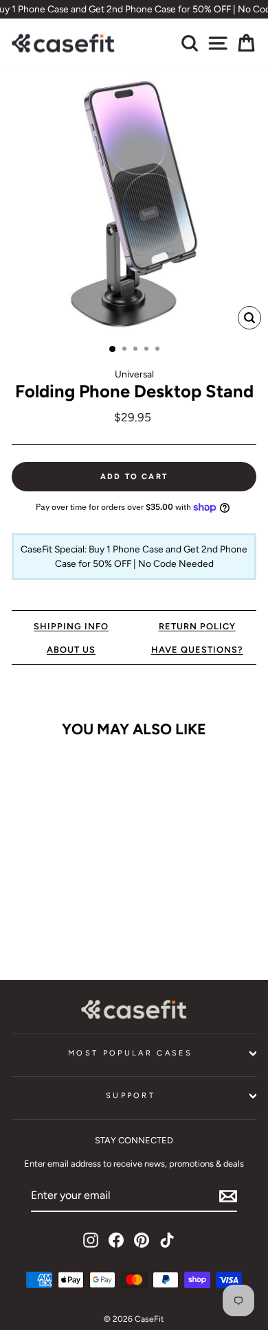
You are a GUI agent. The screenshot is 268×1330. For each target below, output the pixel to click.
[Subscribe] (228, 1196)
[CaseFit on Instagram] (90, 1240)
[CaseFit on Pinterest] (141, 1240)
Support (130, 1095)
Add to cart (57, 927)
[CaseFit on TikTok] (167, 1240)
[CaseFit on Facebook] (116, 1240)
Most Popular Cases (130, 1053)
